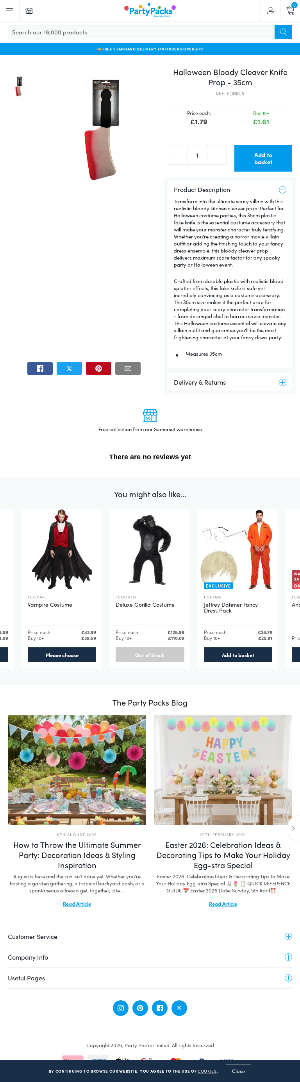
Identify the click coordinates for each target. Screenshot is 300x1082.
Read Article (77, 903)
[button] (19, 86)
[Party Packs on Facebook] (160, 1008)
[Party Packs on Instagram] (121, 1008)
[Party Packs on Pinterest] (140, 1008)
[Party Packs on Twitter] (179, 1008)
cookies (207, 1071)
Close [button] (238, 1071)
